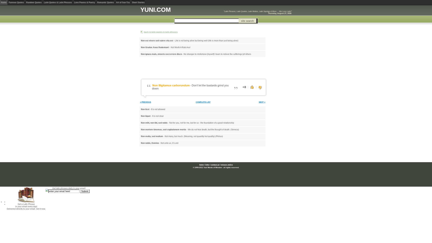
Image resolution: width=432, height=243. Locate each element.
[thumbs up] (252, 87)
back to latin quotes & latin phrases (161, 32)
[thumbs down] (260, 88)
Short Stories (138, 2)
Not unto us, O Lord (169, 143)
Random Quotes (34, 2)
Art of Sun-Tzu (123, 2)
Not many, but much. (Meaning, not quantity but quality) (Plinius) (194, 136)
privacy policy (227, 165)
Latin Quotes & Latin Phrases (58, 2)
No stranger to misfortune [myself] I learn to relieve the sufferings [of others (217, 54)
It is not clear (158, 116)
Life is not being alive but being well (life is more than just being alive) (206, 40)
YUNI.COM (155, 9)
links (207, 165)
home (201, 165)
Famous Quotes (16, 2)
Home (4, 2)
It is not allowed (158, 109)
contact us (215, 165)
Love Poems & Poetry (84, 2)
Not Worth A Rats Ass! (180, 47)
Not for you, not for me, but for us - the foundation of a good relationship (201, 123)
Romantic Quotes (105, 2)
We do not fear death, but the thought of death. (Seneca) (213, 129)
